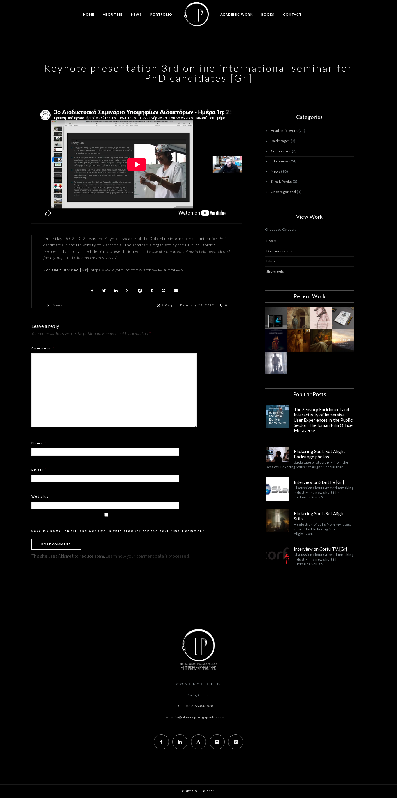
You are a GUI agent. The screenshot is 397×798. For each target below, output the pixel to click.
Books (267, 14)
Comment (43, 348)
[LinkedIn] (180, 742)
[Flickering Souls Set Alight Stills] (277, 520)
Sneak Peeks (281, 181)
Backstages (280, 141)
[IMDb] (217, 742)
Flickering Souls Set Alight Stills (319, 516)
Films (271, 261)
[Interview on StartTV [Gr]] (277, 489)
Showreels (275, 271)
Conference (281, 151)
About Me (112, 14)
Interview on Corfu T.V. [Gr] (320, 549)
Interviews (280, 161)
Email (39, 469)
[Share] (92, 290)
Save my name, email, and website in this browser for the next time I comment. (118, 530)
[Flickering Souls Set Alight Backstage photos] (277, 454)
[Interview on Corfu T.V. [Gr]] (277, 556)
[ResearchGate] (235, 742)
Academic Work (236, 14)
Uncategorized (283, 191)
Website (40, 496)
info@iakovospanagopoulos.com (198, 717)
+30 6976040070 (198, 706)
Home (88, 14)
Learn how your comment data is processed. (148, 556)
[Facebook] (161, 742)
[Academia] (198, 742)
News (136, 14)
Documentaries (279, 251)
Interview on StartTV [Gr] (319, 482)
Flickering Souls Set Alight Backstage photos (319, 454)
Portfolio (161, 14)
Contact (292, 14)
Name (39, 443)
